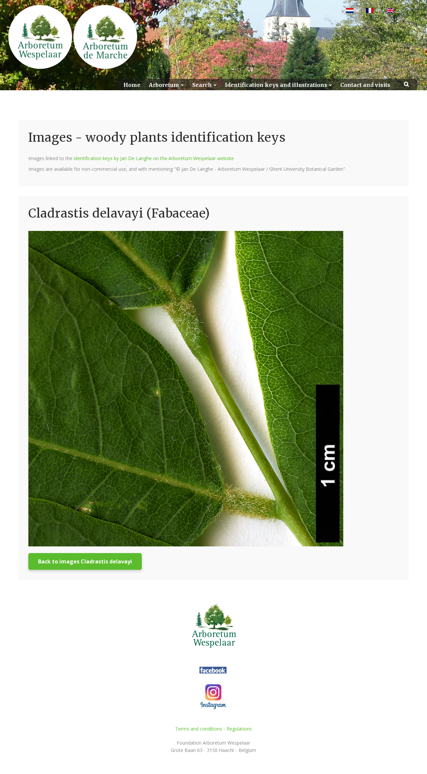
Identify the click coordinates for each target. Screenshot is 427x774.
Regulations (239, 729)
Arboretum (164, 85)
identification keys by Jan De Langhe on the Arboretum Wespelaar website (154, 158)
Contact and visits (365, 85)
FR (378, 11)
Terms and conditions (198, 729)
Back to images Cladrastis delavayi (85, 561)
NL (358, 11)
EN (398, 11)
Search (202, 85)
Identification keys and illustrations (276, 85)
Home (131, 85)
